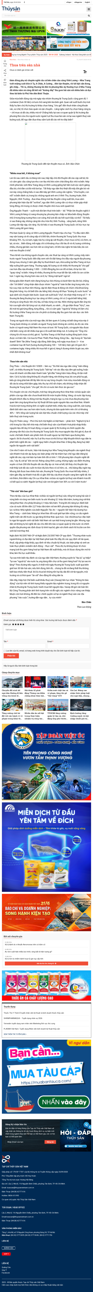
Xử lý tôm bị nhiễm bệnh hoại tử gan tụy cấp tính (24, 959)
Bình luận (5, 84)
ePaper (68, 2)
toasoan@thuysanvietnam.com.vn (20, 1188)
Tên (6, 641)
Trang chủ (5, 65)
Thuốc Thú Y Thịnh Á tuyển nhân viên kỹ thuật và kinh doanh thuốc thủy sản (34, 1013)
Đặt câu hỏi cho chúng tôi (45, 963)
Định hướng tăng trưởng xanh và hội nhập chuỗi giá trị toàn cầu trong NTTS (80, 716)
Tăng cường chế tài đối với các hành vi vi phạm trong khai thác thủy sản (12, 716)
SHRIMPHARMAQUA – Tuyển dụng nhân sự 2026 (23, 1018)
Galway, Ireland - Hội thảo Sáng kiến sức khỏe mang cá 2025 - (43, 55)
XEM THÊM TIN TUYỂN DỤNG (15, 1034)
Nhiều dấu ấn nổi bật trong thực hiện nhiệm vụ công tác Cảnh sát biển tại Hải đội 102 (34, 716)
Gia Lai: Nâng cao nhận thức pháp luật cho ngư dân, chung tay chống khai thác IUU (80, 693)
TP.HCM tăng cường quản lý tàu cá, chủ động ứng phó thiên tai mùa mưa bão (56, 716)
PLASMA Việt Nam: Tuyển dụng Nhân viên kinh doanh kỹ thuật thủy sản (32, 1029)
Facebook (6, 1273)
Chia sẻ (5, 74)
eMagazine (78, 2)
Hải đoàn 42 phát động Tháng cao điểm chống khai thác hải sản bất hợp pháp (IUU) (35, 693)
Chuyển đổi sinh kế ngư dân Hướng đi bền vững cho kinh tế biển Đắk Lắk (12, 693)
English (87, 2)
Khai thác (13, 59)
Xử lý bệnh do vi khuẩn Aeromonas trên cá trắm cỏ (25, 944)
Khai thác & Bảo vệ (24, 59)
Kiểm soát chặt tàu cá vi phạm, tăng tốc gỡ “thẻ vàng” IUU (57, 693)
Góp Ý (4, 1270)
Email (50, 641)
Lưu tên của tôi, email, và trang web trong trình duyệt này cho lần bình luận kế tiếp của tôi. (43, 651)
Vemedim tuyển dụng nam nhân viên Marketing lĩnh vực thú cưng (29, 1023)
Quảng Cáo (6, 1267)
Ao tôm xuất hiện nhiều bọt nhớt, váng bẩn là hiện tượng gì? (28, 952)
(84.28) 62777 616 (18, 1192)
